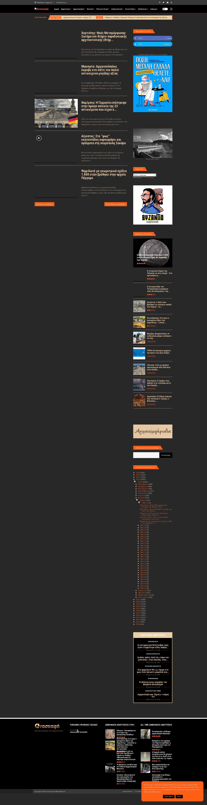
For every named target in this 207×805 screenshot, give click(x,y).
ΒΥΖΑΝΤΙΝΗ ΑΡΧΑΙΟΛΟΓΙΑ (153, 666)
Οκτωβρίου (143, 488)
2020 (138, 601)
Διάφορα (153, 9)
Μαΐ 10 (143, 568)
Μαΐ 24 (143, 536)
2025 (138, 475)
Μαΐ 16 (143, 554)
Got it (179, 797)
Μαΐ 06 (143, 577)
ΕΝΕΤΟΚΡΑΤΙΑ (145, 17)
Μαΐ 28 (143, 527)
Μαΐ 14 (143, 559)
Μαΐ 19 (143, 547)
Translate (150, 177)
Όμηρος (67, 17)
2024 (138, 477)
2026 (138, 472)
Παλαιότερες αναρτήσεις (116, 204)
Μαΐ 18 (143, 550)
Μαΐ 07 (143, 574)
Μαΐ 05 (143, 579)
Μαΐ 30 (143, 525)
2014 (138, 615)
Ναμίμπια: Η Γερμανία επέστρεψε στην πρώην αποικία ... (154, 514)
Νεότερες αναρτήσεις (44, 204)
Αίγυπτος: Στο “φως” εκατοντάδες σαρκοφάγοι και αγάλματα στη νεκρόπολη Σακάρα (103, 139)
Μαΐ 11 (143, 565)
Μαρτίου (142, 592)
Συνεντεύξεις (130, 9)
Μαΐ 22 (143, 541)
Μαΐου (143, 500)
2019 (138, 604)
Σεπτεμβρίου (144, 491)
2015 (138, 613)
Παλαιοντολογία (102, 9)
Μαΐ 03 (143, 583)
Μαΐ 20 (143, 545)
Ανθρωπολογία (116, 9)
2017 (138, 608)
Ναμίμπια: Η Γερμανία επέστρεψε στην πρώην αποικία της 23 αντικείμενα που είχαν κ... (103, 106)
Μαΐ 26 (143, 532)
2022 (140, 482)
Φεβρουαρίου (144, 595)
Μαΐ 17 (143, 552)
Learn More (169, 797)
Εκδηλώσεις (142, 9)
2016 (138, 610)
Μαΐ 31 (145, 503)
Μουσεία (90, 9)
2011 (138, 622)
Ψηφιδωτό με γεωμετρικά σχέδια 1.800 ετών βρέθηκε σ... (156, 522)
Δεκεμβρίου (143, 484)
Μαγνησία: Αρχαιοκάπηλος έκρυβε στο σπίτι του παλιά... (156, 510)
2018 (138, 606)
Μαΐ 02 (143, 586)
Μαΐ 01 (143, 588)
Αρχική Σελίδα (127, 791)
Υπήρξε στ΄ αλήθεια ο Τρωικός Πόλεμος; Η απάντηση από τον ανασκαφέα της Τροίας (103, 17)
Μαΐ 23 (143, 538)
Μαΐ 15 (143, 556)
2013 (138, 617)
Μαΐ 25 (143, 534)
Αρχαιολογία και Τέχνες (153, 691)
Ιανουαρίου (143, 597)
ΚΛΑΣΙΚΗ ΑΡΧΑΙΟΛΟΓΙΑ (153, 654)
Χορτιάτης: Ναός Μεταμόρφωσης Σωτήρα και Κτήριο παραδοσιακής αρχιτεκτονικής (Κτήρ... (104, 36)
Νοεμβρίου (143, 486)
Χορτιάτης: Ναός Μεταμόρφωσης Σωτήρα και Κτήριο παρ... (153, 506)
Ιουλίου (141, 495)
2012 (138, 619)
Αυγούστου (143, 493)
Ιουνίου (141, 497)
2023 (138, 479)
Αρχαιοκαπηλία (78, 9)
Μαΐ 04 (143, 581)
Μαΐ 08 (143, 572)
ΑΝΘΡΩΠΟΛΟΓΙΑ (153, 641)
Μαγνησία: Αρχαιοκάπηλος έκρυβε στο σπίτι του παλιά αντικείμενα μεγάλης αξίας (100, 70)
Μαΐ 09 (143, 570)
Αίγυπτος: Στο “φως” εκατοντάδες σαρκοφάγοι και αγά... (154, 518)
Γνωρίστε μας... (61, 2)
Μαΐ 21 (143, 543)
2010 (138, 624)
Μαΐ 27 (143, 529)
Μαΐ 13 (143, 561)
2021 (138, 599)
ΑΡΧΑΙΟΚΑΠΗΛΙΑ (153, 678)
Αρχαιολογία (65, 9)
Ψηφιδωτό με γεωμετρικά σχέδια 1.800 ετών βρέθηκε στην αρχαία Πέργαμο (104, 174)
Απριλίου (142, 590)
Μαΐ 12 (143, 563)
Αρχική (56, 9)
